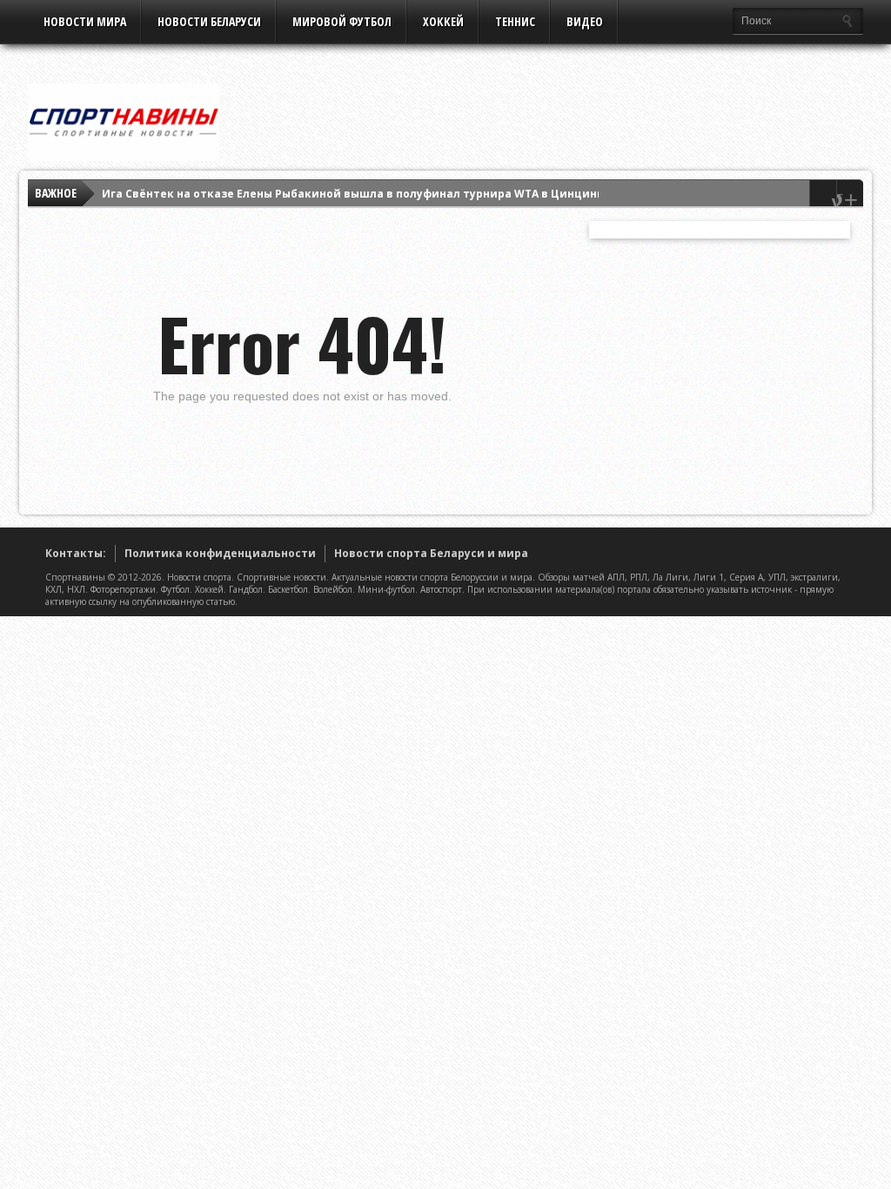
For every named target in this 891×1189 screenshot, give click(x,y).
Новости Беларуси (209, 21)
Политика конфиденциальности (220, 553)
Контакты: (75, 553)
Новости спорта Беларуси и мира (431, 553)
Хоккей (443, 21)
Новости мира (85, 21)
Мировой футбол (342, 21)
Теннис (515, 21)
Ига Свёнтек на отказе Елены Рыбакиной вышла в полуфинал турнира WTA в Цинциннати (364, 192)
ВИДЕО (584, 21)
